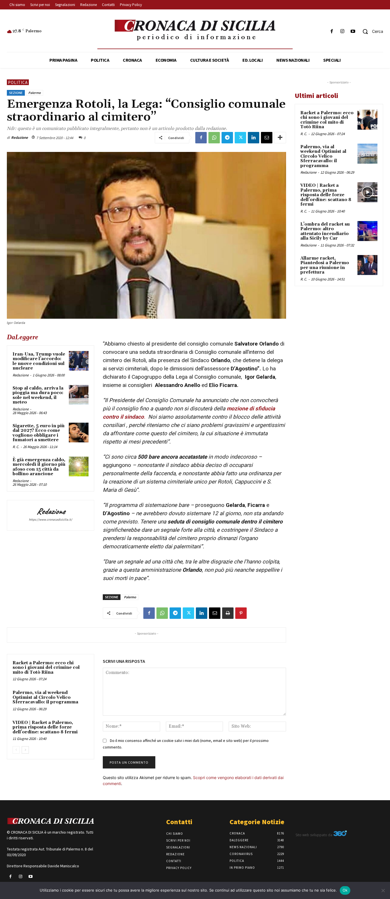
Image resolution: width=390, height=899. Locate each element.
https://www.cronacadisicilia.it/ (50, 519)
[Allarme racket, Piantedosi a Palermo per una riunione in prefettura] (367, 265)
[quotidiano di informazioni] (195, 30)
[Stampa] (228, 613)
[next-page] (25, 750)
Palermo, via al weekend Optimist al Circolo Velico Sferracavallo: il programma (45, 697)
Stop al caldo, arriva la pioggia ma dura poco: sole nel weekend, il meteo (38, 395)
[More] (280, 137)
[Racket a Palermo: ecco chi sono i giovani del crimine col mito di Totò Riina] (367, 120)
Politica (18, 82)
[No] (383, 890)
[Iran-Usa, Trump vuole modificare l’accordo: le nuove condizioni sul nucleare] (79, 361)
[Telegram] (227, 137)
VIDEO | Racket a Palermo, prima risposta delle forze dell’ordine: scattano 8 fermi (45, 727)
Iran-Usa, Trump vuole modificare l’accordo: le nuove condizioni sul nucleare (39, 361)
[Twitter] (240, 137)
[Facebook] (331, 31)
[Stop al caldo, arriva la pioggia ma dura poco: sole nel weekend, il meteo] (79, 395)
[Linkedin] (253, 137)
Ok (345, 890)
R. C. (16, 446)
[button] (370, 31)
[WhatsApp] (214, 137)
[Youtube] (353, 31)
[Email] (266, 137)
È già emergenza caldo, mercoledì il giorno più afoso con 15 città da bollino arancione (39, 467)
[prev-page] (16, 750)
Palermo (34, 93)
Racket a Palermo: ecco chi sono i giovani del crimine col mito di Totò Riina (46, 667)
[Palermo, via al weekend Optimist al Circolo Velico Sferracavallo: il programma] (367, 154)
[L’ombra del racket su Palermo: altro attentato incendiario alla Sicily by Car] (367, 231)
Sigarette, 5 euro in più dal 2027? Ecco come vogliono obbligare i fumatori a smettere (39, 433)
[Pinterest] (241, 613)
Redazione (19, 137)
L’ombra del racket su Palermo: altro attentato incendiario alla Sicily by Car (325, 231)
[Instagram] (342, 31)
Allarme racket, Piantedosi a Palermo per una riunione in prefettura (324, 265)
